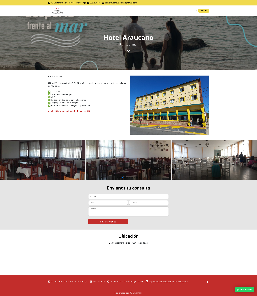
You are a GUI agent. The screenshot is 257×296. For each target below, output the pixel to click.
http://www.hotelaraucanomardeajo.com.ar (168, 281)
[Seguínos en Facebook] (196, 10)
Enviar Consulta (108, 221)
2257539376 (99, 282)
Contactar (203, 11)
